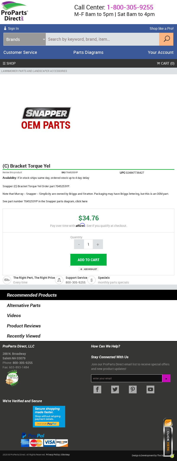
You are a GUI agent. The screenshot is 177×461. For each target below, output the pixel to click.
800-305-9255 (75, 282)
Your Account (161, 52)
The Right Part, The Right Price (34, 278)
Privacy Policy (53, 454)
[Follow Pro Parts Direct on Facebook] (97, 390)
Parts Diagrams (88, 52)
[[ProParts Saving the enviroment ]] (12, 376)
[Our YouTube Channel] (150, 390)
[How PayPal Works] (49, 416)
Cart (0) (167, 63)
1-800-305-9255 (130, 7)
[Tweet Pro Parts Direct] (115, 390)
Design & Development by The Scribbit (150, 455)
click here (81, 201)
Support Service (76, 278)
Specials (104, 278)
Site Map (65, 454)
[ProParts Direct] (35, 12)
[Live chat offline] (168, 437)
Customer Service (20, 52)
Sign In (13, 28)
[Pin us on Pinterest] (133, 390)
